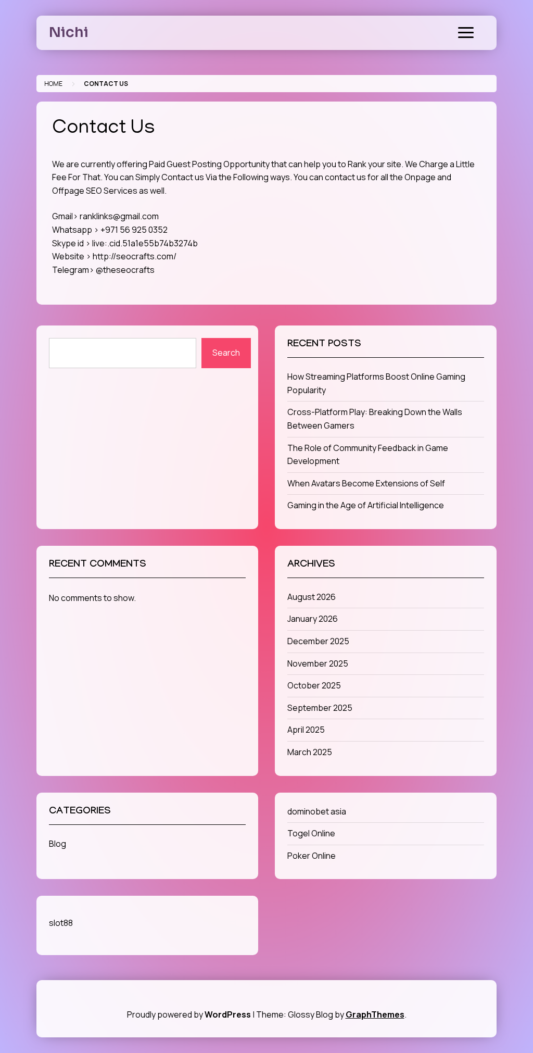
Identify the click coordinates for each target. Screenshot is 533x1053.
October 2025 (314, 685)
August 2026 (311, 597)
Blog (57, 843)
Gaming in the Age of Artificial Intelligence (365, 505)
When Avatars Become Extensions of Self (366, 483)
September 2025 (319, 707)
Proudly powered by (189, 1014)
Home (53, 83)
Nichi (68, 32)
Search (226, 352)
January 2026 (312, 618)
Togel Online (311, 833)
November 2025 (317, 663)
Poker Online (311, 855)
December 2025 (318, 641)
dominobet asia (316, 811)
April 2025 (306, 729)
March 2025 (309, 752)
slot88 (61, 923)
